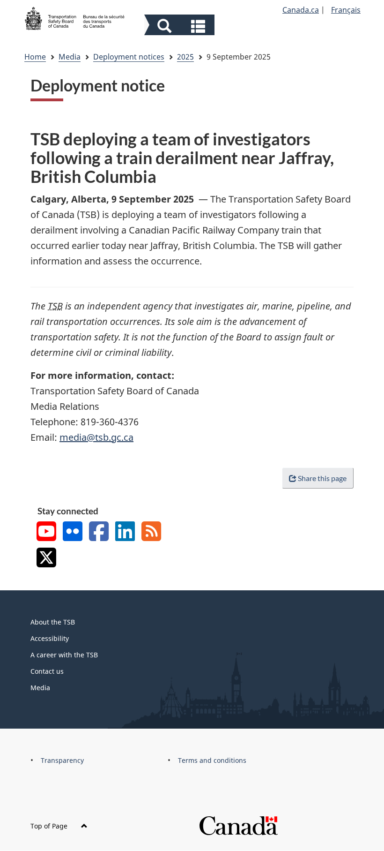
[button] (180, 26)
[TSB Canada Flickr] (72, 532)
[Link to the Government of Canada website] (238, 825)
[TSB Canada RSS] (151, 532)
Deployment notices (128, 57)
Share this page (322, 478)
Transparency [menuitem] (62, 760)
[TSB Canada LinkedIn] (125, 532)
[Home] (74, 17)
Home (35, 57)
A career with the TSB (64, 654)
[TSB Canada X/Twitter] (46, 558)
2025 (185, 57)
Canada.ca (300, 10)
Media (70, 57)
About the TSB (52, 622)
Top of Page (49, 825)
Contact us (47, 671)
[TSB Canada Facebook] (99, 532)
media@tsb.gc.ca (96, 437)
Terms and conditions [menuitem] (212, 760)
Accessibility (49, 638)
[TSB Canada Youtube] (46, 532)
